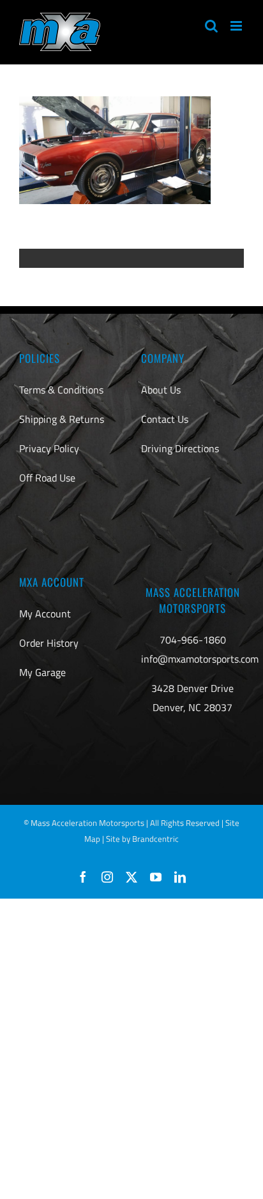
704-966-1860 (193, 639)
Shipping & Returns (61, 419)
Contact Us (164, 419)
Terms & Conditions (61, 389)
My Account (45, 613)
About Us (161, 389)
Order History (49, 643)
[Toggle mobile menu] (237, 26)
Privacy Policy (49, 448)
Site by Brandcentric (142, 838)
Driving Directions (180, 448)
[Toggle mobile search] (211, 26)
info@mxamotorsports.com (200, 658)
